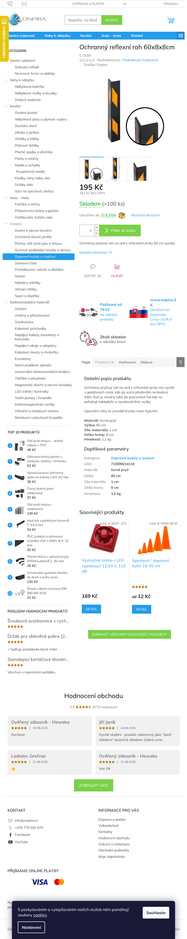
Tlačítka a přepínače (30, 378)
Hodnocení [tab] (127, 362)
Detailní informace (93, 252)
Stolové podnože (28, 100)
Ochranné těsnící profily (33, 237)
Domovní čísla (25, 263)
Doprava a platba (88, 4)
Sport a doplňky (27, 296)
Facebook (22, 834)
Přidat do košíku (123, 230)
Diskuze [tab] (146, 362)
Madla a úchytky (27, 165)
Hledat (111, 20)
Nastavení (31, 927)
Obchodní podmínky (113, 850)
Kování (15, 106)
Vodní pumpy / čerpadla (33, 398)
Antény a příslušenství (32, 315)
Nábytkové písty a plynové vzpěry (41, 119)
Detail (91, 609)
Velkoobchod (108, 825)
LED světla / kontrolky (31, 391)
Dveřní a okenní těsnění (33, 230)
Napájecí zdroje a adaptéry (35, 345)
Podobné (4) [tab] (104, 362)
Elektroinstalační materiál (29, 302)
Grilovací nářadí (27, 67)
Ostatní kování (26, 112)
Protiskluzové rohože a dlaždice (39, 269)
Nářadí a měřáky (27, 282)
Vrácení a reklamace (114, 844)
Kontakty (105, 831)
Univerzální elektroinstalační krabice (42, 372)
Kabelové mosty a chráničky (36, 352)
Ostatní (15, 224)
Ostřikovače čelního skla (33, 217)
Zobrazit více (93, 785)
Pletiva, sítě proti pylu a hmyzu (38, 243)
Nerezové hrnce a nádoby (35, 73)
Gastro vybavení (22, 60)
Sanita (20, 276)
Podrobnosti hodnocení (140, 60)
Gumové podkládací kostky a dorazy (43, 250)
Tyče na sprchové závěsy (34, 191)
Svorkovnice (24, 322)
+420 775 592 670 (29, 827)
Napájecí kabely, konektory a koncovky (37, 337)
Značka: (95, 64)
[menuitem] (21, 36)
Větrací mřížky (26, 289)
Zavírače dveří (26, 126)
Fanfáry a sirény (27, 204)
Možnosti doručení (145, 215)
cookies (40, 914)
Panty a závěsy (26, 158)
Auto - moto (19, 198)
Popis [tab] (86, 362)
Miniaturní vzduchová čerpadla (38, 417)
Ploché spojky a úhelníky (34, 152)
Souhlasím (156, 912)
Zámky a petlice (27, 132)
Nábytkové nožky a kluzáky (36, 93)
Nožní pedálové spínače (33, 365)
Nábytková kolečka (29, 86)
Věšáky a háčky (27, 139)
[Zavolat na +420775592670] (15, 3)
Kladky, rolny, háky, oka (32, 178)
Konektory (23, 359)
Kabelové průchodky (30, 328)
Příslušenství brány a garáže (37, 211)
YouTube (21, 842)
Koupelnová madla (30, 171)
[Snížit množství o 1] (96, 233)
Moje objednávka (111, 856)
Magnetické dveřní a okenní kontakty (43, 385)
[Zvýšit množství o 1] (96, 227)
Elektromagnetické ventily (35, 404)
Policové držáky (27, 145)
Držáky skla (24, 184)
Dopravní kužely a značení (35, 256)
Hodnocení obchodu (93, 696)
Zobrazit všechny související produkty (129, 634)
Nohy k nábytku (22, 80)
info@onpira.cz (26, 820)
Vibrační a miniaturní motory (37, 411)
